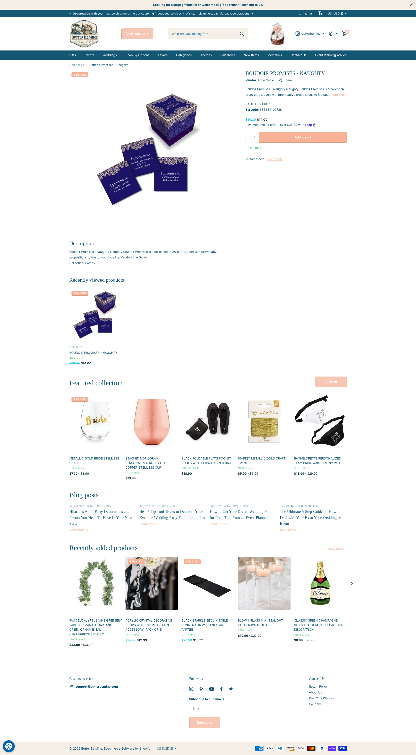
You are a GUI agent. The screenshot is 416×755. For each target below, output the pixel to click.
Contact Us (298, 55)
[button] (67, 13)
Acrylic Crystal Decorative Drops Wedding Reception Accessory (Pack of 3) (148, 625)
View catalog (136, 33)
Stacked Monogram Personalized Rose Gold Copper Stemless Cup (145, 462)
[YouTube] (211, 689)
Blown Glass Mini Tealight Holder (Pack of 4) (260, 623)
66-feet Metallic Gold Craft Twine (262, 460)
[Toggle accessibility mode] (320, 13)
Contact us (305, 13)
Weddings (110, 55)
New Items (251, 55)
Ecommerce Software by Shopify (127, 748)
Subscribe (205, 722)
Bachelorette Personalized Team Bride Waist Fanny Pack (318, 460)
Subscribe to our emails (206, 699)
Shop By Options (137, 55)
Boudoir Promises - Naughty (93, 352)
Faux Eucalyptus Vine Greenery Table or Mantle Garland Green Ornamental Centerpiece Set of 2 (95, 627)
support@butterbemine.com (96, 686)
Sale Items (227, 55)
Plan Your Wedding (322, 698)
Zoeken (242, 33)
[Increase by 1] (255, 133)
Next (252, 13)
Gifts (72, 55)
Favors (162, 55)
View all (331, 382)
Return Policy (318, 686)
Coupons (315, 704)
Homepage (76, 65)
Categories (184, 55)
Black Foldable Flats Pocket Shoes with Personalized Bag (206, 460)
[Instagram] (191, 689)
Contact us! (275, 159)
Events (89, 55)
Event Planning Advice (331, 55)
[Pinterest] (201, 689)
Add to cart (303, 137)
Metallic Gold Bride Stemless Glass (94, 460)
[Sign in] (333, 34)
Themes (206, 55)
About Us (315, 692)
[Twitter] (231, 688)
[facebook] (221, 689)
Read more (338, 94)
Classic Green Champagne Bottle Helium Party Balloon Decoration (319, 625)
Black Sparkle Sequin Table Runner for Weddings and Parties (205, 625)
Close (411, 5)
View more (336, 549)
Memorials (275, 55)
